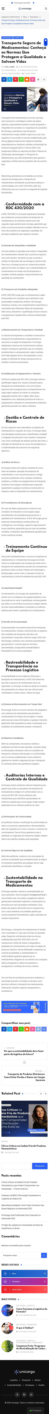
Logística (31, 1306)
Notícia (4, 1141)
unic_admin (10, 67)
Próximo (38, 1071)
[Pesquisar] (46, 8)
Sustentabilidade (23, 1342)
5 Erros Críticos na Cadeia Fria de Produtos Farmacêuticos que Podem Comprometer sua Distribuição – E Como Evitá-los (20, 1185)
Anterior (10, 1048)
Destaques (20, 1306)
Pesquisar (40, 1166)
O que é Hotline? (25, 1328)
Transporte (32, 1325)
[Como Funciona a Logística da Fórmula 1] (7, 1310)
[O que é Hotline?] (7, 1328)
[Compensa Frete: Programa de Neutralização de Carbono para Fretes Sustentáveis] (7, 1346)
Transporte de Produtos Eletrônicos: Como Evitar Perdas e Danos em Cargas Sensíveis (24, 1077)
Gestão (41, 1385)
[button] (41, 1094)
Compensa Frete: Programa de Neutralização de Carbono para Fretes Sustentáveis (31, 1348)
